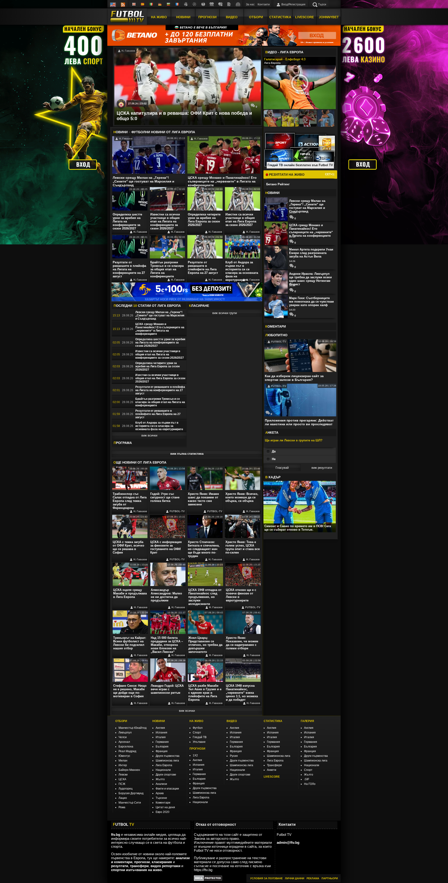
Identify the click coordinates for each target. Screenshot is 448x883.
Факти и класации (167, 788)
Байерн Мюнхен (129, 770)
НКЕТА (271, 432)
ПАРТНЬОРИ (330, 878)
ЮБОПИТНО (276, 335)
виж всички (149, 435)
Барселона (126, 746)
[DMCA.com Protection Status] (208, 880)
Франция (162, 751)
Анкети (271, 770)
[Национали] (212, 4)
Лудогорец (126, 788)
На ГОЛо (309, 784)
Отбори (256, 17)
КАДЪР (272, 477)
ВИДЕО (232, 721)
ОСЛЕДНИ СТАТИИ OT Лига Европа (147, 305)
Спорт (197, 732)
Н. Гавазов (128, 50)
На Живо (159, 17)
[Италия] (151, 4)
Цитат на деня (165, 807)
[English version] (113, 4)
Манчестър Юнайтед (133, 727)
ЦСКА (122, 779)
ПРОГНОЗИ (197, 748)
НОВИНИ (158, 721)
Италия (161, 737)
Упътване (199, 742)
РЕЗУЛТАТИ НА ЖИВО (286, 174)
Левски (123, 774)
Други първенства (167, 756)
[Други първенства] (186, 4)
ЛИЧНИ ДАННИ (294, 878)
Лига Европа (164, 765)
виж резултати (322, 467)
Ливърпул (125, 732)
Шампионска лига (167, 760)
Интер (123, 765)
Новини (183, 17)
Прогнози (207, 17)
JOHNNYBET (329, 17)
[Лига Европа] (203, 4)
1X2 (195, 755)
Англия (160, 727)
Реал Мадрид (127, 751)
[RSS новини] (123, 4)
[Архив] (238, 4)
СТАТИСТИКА (273, 721)
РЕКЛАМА (313, 878)
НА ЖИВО (196, 721)
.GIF (306, 779)
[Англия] (134, 4)
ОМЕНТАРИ (275, 326)
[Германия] (160, 4)
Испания (161, 732)
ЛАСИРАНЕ (199, 305)
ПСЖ (122, 784)
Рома (122, 807)
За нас (250, 4)
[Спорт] (220, 4)
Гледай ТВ (199, 737)
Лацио (123, 798)
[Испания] (143, 4)
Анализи (161, 784)
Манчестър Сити (130, 802)
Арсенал (124, 742)
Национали (163, 770)
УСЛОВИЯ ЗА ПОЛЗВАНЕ (266, 878)
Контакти (264, 4)
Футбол (198, 727)
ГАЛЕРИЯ (307, 721)
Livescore (304, 17)
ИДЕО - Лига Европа (284, 52)
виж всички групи (224, 313)
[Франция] (177, 4)
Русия (234, 756)
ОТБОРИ (121, 721)
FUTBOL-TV (177, 511)
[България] (168, 4)
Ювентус (124, 756)
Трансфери (274, 765)
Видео (232, 17)
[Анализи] (229, 4)
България (162, 746)
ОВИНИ (272, 193)
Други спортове (166, 774)
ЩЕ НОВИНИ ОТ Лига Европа (139, 462)
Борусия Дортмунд (131, 793)
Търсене (161, 798)
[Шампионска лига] (194, 4)
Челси (123, 737)
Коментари (163, 802)
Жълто (160, 779)
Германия (162, 742)
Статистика (280, 17)
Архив (160, 793)
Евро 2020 (162, 812)
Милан (123, 760)
